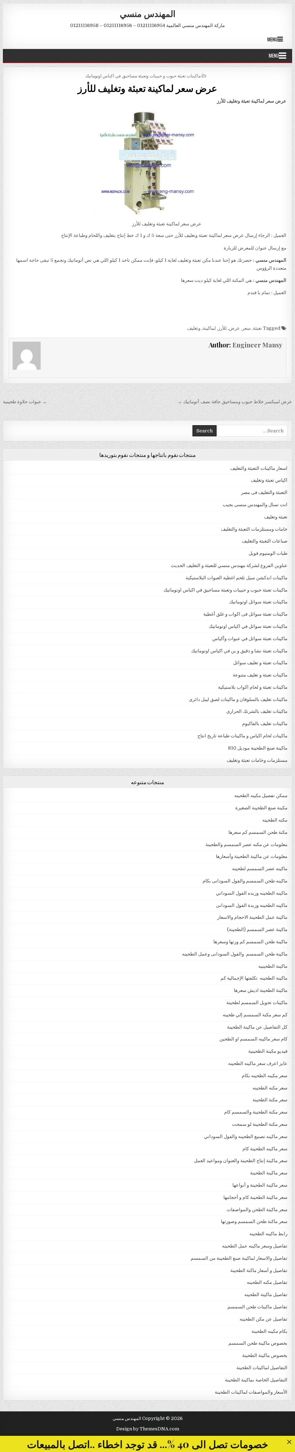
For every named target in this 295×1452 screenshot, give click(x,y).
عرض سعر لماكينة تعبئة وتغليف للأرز (148, 88)
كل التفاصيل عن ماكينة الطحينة (257, 1027)
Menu (272, 39)
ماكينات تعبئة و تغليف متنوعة (260, 675)
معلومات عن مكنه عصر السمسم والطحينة (246, 844)
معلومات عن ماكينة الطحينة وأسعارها (251, 856)
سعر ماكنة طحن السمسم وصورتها (254, 1221)
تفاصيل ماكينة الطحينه (265, 1294)
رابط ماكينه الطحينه (268, 1233)
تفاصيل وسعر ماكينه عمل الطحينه (254, 1246)
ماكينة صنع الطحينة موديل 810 (257, 748)
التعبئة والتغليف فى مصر (264, 492)
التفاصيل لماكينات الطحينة (261, 1367)
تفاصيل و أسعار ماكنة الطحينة (258, 1270)
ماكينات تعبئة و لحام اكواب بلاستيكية (252, 687)
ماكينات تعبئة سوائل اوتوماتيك (258, 601)
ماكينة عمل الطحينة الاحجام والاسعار (252, 917)
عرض (234, 328)
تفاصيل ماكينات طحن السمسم (257, 1306)
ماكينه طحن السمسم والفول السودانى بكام (245, 881)
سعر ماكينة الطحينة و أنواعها (259, 1185)
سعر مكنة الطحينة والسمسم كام (255, 1112)
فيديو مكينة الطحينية (267, 1051)
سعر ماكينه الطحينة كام (264, 1148)
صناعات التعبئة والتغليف (264, 541)
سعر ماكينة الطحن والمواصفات (257, 1209)
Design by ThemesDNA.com (147, 1428)
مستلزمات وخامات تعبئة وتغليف (257, 760)
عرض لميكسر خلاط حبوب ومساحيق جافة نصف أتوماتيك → (234, 401)
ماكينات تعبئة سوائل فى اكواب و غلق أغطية (245, 614)
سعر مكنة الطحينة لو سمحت (259, 1124)
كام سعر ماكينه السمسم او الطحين (253, 1039)
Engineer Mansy (257, 345)
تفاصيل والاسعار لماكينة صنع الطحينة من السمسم (239, 1258)
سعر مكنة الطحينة (270, 1099)
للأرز (222, 328)
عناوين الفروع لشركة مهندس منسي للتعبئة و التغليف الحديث (229, 565)
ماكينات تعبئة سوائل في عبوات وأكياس (249, 638)
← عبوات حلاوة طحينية (25, 401)
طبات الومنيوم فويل (268, 553)
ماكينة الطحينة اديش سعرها (260, 990)
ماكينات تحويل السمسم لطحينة (256, 1002)
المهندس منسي (148, 13)
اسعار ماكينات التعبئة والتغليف (258, 468)
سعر (246, 328)
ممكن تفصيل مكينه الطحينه (260, 795)
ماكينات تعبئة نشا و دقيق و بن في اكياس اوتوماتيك (239, 650)
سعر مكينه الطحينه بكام (264, 1075)
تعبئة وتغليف (275, 517)
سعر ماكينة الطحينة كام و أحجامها (255, 1197)
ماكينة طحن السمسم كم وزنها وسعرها (250, 941)
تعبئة (257, 328)
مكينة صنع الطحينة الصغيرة (261, 807)
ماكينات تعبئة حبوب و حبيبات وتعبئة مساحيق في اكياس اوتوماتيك (143, 75)
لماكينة (209, 328)
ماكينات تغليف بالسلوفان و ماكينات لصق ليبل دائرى (238, 699)
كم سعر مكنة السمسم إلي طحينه (255, 1014)
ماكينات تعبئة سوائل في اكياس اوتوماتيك (248, 626)
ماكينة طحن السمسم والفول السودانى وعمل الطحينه (234, 954)
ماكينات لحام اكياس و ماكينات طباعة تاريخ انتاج (242, 735)
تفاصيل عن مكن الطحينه (263, 1319)
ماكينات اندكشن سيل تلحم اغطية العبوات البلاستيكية (236, 577)
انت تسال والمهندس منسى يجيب (255, 504)
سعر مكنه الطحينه (270, 1088)
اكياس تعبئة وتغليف (269, 480)
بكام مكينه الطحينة (269, 1331)
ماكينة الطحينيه (272, 966)
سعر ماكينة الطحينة (268, 1172)
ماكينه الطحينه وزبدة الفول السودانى (251, 905)
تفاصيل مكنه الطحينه (267, 1282)
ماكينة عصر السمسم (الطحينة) (257, 929)
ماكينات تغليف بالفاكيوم (264, 723)
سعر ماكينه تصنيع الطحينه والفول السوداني (245, 1136)
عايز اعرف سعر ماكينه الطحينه (257, 1063)
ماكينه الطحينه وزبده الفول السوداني (251, 893)
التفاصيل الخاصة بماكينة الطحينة (256, 1380)
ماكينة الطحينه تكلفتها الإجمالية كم (254, 978)
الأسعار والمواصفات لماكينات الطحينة (251, 1392)
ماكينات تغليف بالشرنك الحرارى (256, 711)
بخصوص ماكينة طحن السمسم (257, 1343)
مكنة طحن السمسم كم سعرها (257, 832)
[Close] (289, 1442)
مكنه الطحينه (274, 820)
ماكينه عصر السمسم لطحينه (259, 868)
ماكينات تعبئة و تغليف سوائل (260, 662)
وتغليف (193, 328)
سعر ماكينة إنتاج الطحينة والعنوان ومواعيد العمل (240, 1160)
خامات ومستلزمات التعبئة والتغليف (254, 529)
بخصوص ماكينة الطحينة (264, 1355)
